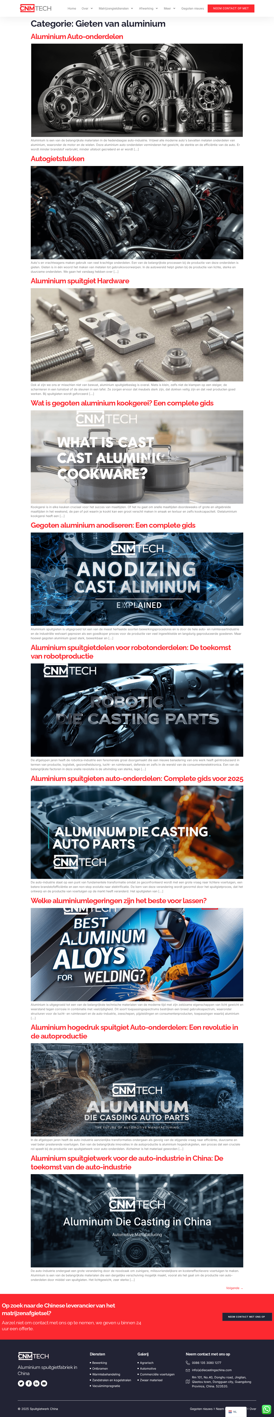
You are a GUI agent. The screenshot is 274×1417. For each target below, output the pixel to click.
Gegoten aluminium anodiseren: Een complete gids (113, 525)
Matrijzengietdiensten (114, 8)
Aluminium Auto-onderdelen (78, 36)
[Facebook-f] (28, 1383)
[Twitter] (21, 1383)
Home (72, 8)
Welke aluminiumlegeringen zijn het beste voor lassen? (119, 900)
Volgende (234, 1288)
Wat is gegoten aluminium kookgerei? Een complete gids (122, 403)
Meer (167, 8)
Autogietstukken (57, 158)
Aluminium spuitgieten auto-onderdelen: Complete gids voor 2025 (137, 778)
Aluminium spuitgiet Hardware (80, 280)
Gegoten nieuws (192, 8)
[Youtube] (44, 1383)
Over (85, 8)
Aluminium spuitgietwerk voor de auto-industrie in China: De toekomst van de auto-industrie (127, 1162)
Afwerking (146, 8)
